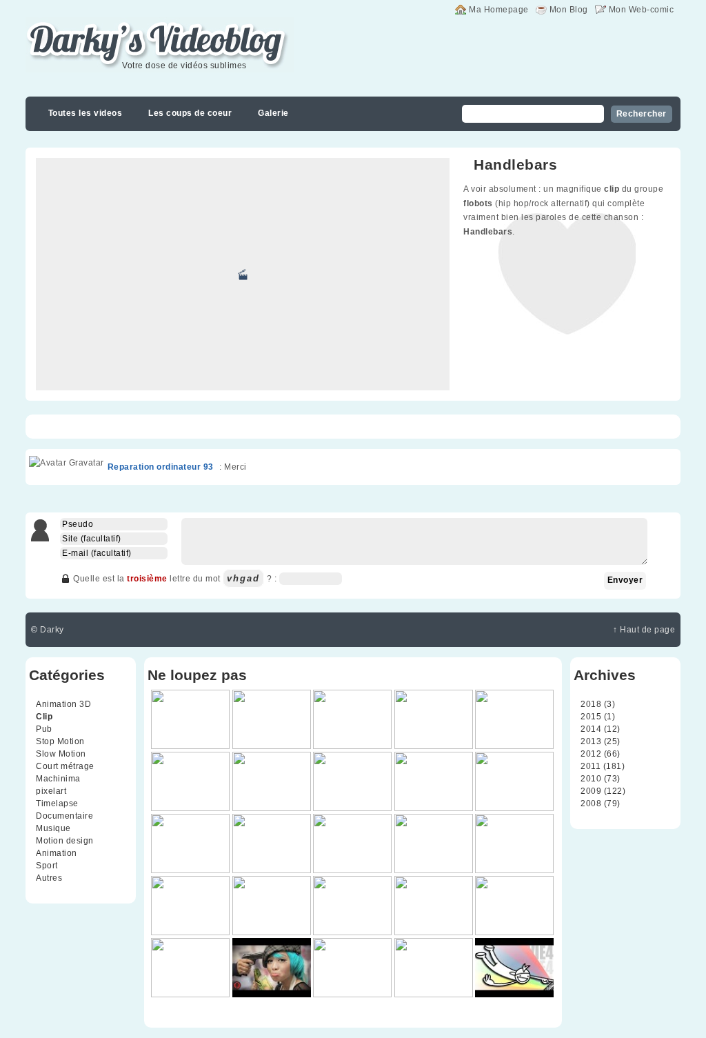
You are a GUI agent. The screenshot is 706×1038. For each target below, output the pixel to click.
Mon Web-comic (641, 9)
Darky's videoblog (98, 25)
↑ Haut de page (644, 630)
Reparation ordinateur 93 (161, 467)
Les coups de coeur (190, 113)
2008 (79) (601, 803)
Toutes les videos (85, 113)
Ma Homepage (499, 9)
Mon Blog (568, 9)
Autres (49, 878)
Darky (52, 630)
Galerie (273, 113)
